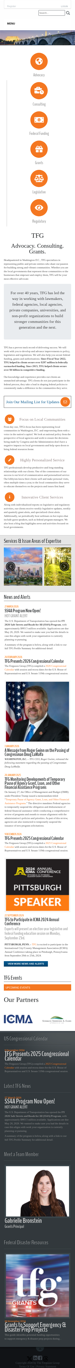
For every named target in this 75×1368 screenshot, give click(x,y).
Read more (23, 566)
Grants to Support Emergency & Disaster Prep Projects (35, 1327)
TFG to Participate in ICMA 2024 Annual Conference (32, 921)
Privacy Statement (46, 1366)
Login (64, 6)
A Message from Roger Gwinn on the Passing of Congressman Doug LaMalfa (37, 752)
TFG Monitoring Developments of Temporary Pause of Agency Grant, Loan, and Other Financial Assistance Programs (35, 783)
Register (11, 6)
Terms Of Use (26, 1366)
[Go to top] (41, 1349)
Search (68, 13)
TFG (34, 944)
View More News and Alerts (26, 963)
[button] (64, 566)
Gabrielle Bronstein (23, 1220)
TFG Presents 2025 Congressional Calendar (34, 838)
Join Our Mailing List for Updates (32, 402)
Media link (37, 37)
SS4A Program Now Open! (23, 610)
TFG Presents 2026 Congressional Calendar (34, 661)
